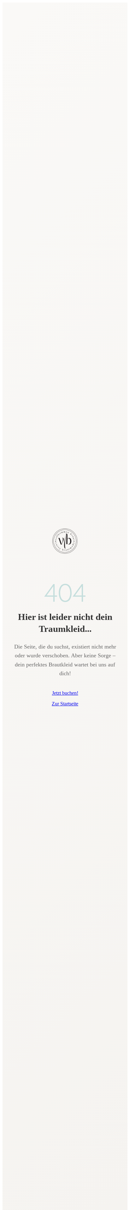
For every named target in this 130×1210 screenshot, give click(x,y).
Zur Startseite (65, 703)
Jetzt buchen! (65, 693)
